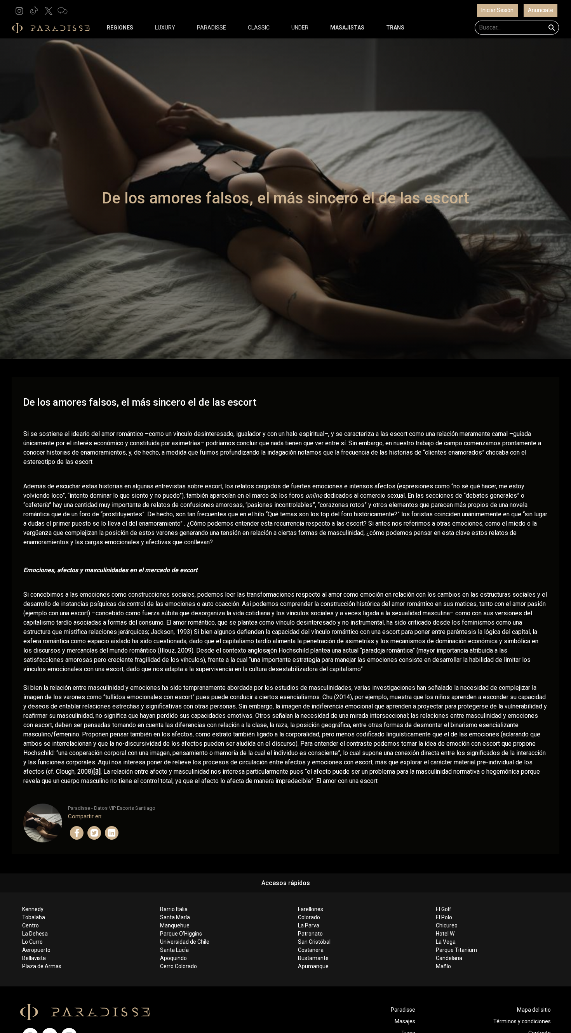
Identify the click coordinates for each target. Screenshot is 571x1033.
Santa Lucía (174, 950)
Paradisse (403, 1010)
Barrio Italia (174, 909)
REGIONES (120, 27)
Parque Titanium (456, 950)
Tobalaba (33, 917)
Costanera (311, 950)
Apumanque (313, 966)
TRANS (395, 27)
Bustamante (313, 958)
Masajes (405, 1021)
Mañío (443, 966)
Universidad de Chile (184, 942)
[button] (19, 10)
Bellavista (34, 958)
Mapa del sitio (534, 1010)
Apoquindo (173, 958)
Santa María (175, 917)
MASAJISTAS (347, 27)
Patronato (310, 934)
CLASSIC (259, 27)
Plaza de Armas (41, 966)
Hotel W (445, 934)
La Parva (308, 925)
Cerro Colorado (178, 966)
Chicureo (447, 925)
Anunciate (540, 10)
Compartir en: (85, 816)
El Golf (443, 909)
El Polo (444, 917)
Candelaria (449, 958)
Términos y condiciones (522, 1021)
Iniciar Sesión (497, 10)
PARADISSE (211, 27)
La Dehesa (35, 934)
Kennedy (33, 909)
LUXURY (165, 27)
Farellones (310, 909)
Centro (30, 925)
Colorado (309, 917)
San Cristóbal (314, 942)
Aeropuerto (36, 950)
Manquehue (175, 925)
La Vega (446, 942)
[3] (97, 771)
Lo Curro (32, 942)
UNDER (299, 27)
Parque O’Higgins (181, 934)
